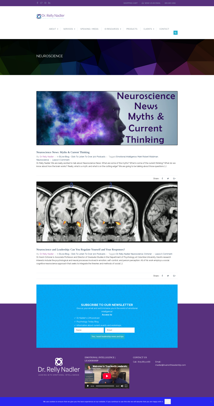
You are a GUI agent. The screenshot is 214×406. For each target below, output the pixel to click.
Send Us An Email (153, 3)
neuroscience (42, 160)
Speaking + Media (89, 29)
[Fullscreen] (126, 386)
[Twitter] (41, 3)
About (52, 29)
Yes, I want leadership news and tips (107, 336)
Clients (148, 29)
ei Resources (112, 29)
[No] (211, 401)
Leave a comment (60, 160)
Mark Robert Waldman (147, 156)
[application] (107, 376)
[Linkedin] (49, 3)
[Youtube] (45, 3)
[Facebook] (37, 3)
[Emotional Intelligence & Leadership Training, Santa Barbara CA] (50, 16)
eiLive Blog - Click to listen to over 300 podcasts (82, 156)
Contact (164, 29)
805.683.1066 (170, 3)
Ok (167, 401)
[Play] (88, 386)
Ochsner (148, 254)
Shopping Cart (130, 3)
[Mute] (122, 386)
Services (68, 29)
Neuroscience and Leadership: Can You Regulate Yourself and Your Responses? (80, 249)
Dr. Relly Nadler (47, 156)
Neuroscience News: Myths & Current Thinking (63, 152)
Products (131, 29)
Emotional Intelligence (126, 156)
